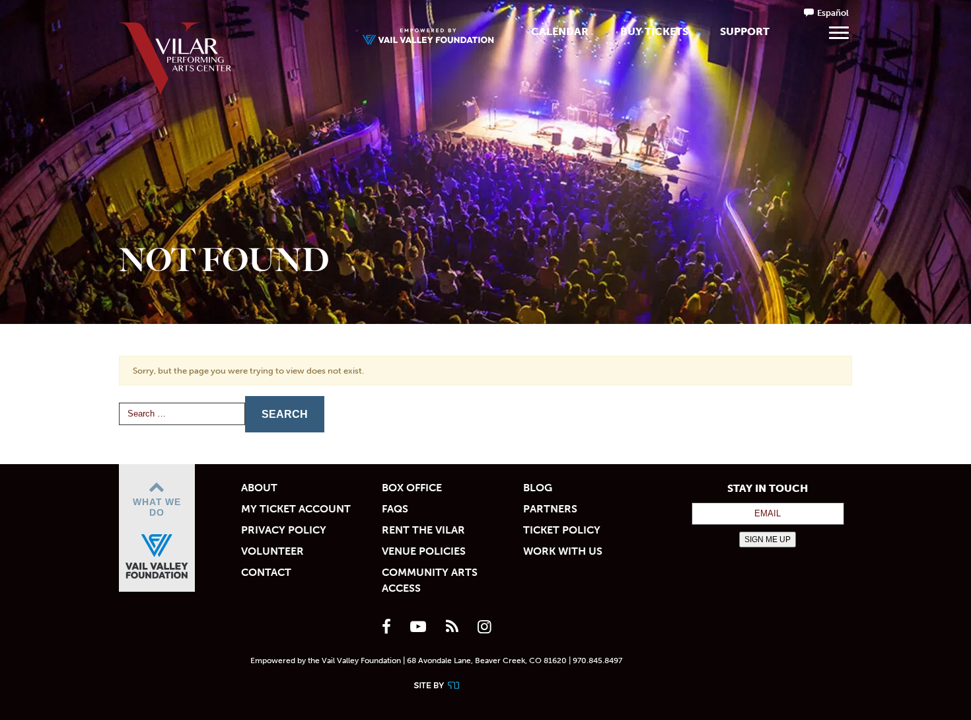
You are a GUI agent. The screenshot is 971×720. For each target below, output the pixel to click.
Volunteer (272, 551)
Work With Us (562, 551)
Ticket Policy (561, 530)
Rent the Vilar (423, 530)
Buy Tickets (654, 31)
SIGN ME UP (767, 539)
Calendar (560, 31)
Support (745, 31)
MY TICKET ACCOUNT (296, 508)
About (259, 487)
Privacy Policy (283, 530)
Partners (550, 508)
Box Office (412, 487)
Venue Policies (424, 551)
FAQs (395, 508)
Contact (266, 572)
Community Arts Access (430, 580)
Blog (537, 487)
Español (833, 13)
